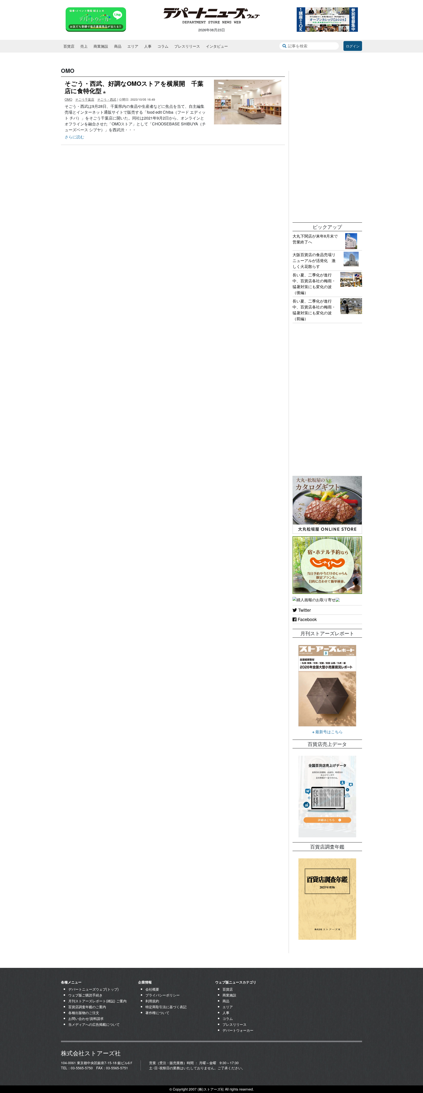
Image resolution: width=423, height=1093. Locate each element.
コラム (162, 46)
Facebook (306, 619)
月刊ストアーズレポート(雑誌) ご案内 (97, 1000)
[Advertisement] (327, 144)
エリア (132, 46)
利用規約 (152, 1000)
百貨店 (68, 46)
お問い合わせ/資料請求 (86, 1018)
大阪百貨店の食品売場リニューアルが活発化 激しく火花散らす (314, 260)
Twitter (304, 610)
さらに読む (74, 137)
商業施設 (101, 46)
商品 (117, 46)
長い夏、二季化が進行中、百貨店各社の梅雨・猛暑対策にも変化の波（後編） (314, 283)
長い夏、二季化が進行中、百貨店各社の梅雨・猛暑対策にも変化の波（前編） (314, 309)
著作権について (157, 1012)
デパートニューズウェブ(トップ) (93, 989)
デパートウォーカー (238, 1030)
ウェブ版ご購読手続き (85, 995)
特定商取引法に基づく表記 (166, 1006)
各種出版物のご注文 (83, 1012)
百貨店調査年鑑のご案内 (87, 1006)
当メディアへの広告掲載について (94, 1024)
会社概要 (152, 989)
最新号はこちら (328, 731)
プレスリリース (187, 46)
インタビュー (217, 46)
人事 (148, 46)
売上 (84, 46)
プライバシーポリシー (162, 995)
